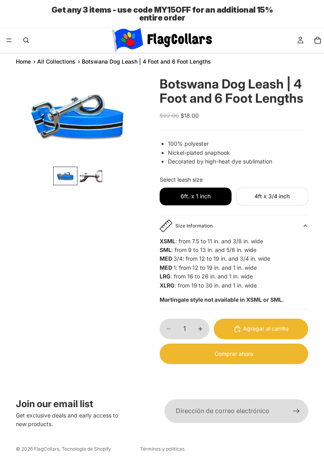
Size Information (194, 226)
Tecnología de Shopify (86, 449)
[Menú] (9, 40)
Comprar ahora (234, 353)
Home (23, 61)
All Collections (56, 61)
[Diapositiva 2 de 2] (91, 175)
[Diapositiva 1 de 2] (65, 175)
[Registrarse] (296, 411)
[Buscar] (26, 40)
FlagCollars (46, 449)
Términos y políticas (162, 449)
